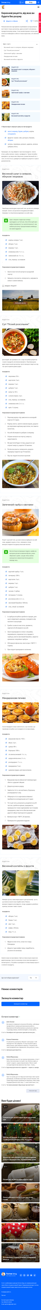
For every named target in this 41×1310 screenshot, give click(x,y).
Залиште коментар (12, 998)
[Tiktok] (34, 1275)
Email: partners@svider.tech (8, 1304)
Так (31, 978)
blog (5, 2)
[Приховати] (37, 44)
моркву (15, 131)
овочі (10, 131)
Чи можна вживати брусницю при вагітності (20, 1085)
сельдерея (11, 134)
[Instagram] (24, 1275)
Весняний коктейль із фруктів (13, 59)
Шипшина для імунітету (13, 1050)
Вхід (30, 2)
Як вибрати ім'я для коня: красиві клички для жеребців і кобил (20, 1032)
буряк (20, 131)
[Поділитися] (27, 21)
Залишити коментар (20, 1004)
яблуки (10, 140)
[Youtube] (31, 1275)
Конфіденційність (6, 1292)
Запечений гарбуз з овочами (13, 53)
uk (22, 3)
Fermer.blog (3, 7)
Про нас (3, 1295)
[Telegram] (27, 1275)
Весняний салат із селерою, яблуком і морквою (18, 47)
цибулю (26, 131)
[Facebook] (20, 1275)
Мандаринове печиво (10, 56)
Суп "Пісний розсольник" (12, 50)
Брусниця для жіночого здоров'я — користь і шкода (22, 1067)
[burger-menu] (38, 7)
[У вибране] (36, 1106)
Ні (36, 978)
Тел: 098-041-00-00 (6, 1302)
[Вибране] (38, 2)
